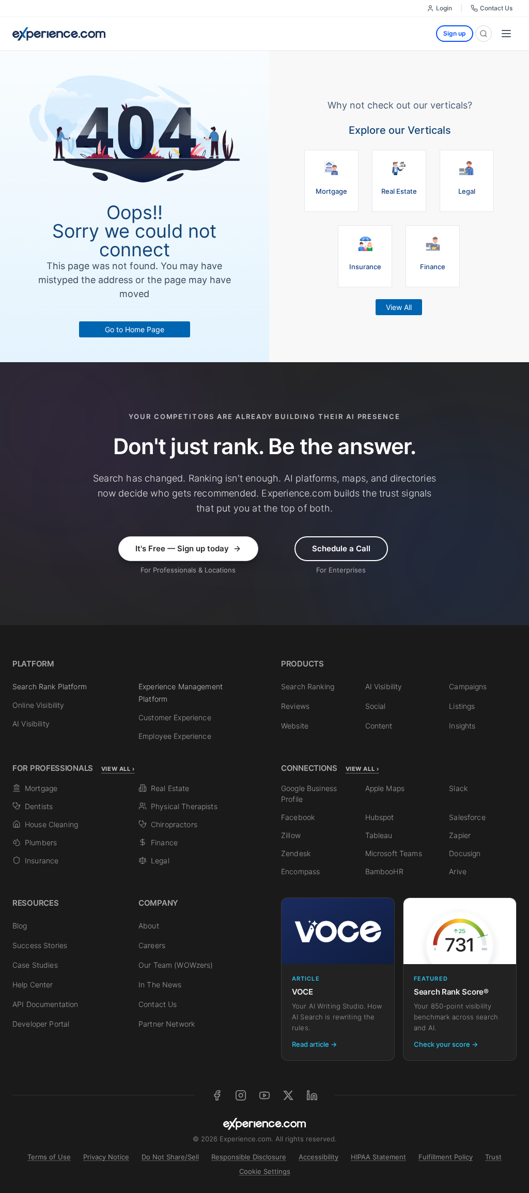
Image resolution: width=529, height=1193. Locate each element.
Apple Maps (384, 788)
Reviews (295, 706)
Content (379, 725)
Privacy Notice (106, 1157)
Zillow (291, 835)
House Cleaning (51, 824)
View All (399, 307)
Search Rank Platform (49, 686)
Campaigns (468, 686)
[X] (288, 1095)
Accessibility (318, 1157)
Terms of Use (49, 1157)
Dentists (39, 806)
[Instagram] (240, 1095)
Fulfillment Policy (445, 1157)
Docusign (464, 853)
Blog (19, 925)
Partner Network (166, 1023)
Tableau (379, 835)
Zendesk (295, 853)
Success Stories (39, 945)
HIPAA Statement (378, 1157)
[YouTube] (264, 1095)
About (148, 925)
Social (375, 706)
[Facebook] (217, 1095)
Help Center (32, 984)
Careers (151, 945)
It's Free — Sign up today (182, 548)
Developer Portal (40, 1023)
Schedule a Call (341, 548)
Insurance (41, 860)
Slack (458, 788)
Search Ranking (307, 686)
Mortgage (41, 788)
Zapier (460, 835)
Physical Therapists (184, 806)
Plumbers (41, 842)
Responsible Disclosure (248, 1157)
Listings (462, 706)
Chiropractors (174, 824)
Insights (462, 725)
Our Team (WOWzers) (175, 964)
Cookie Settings (264, 1171)
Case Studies (35, 964)
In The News (160, 984)
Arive (457, 871)
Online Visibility (38, 705)
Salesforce (467, 817)
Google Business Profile (309, 793)
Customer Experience (174, 717)
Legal (160, 860)
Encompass (300, 871)
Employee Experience (174, 736)
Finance (164, 842)
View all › (118, 768)
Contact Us (496, 8)
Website (294, 725)
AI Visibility (31, 723)
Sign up (454, 33)
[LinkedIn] (312, 1095)
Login (444, 8)
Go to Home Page (134, 329)
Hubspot (379, 817)
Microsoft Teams (393, 853)
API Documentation (45, 1004)
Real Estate (170, 788)
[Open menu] (506, 33)
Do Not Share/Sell (170, 1157)
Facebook (298, 817)
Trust (493, 1157)
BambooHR (384, 871)
